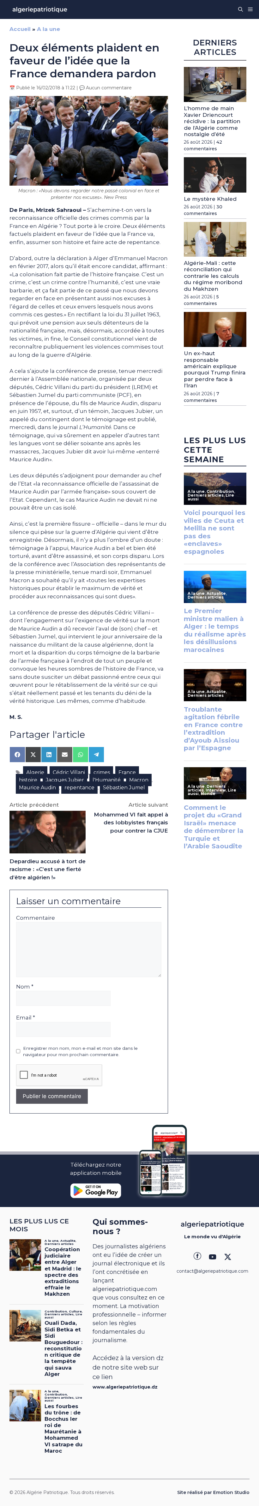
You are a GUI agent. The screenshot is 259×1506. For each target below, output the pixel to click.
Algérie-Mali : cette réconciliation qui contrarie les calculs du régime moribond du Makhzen (213, 276)
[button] (240, 9)
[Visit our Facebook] (197, 1257)
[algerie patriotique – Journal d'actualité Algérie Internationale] (39, 9)
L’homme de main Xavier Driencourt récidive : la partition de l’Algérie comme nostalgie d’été (212, 121)
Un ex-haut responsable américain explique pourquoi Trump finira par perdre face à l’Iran (214, 369)
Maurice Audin (37, 788)
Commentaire (35, 918)
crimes (101, 772)
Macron (138, 780)
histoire (28, 780)
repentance (79, 788)
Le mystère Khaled (210, 199)
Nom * (24, 986)
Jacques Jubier (65, 780)
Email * (25, 1017)
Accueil (20, 29)
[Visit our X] (228, 1257)
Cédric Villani (69, 772)
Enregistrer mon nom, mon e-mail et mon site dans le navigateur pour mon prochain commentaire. (80, 1051)
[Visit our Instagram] (213, 1257)
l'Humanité (107, 780)
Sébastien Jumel (124, 788)
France (127, 772)
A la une (48, 29)
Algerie (35, 772)
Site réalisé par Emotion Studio (213, 1492)
